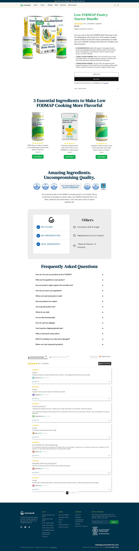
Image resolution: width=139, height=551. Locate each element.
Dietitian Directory (64, 524)
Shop (35, 5)
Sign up (114, 522)
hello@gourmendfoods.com (107, 545)
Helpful (35, 381)
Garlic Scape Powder (48, 523)
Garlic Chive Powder (47, 525)
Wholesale (78, 517)
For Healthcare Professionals (79, 520)
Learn (42, 5)
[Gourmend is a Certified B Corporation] (105, 531)
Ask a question (80, 88)
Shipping (76, 29)
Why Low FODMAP (64, 515)
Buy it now (96, 79)
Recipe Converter (63, 527)
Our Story (63, 5)
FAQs (56, 5)
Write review (105, 363)
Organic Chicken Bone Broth (48, 515)
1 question (98, 23)
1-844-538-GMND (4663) (112, 547)
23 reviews (90, 23)
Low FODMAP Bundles (48, 530)
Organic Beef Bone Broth (47, 519)
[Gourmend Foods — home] (27, 513)
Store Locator (72, 5)
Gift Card (44, 536)
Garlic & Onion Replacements (46, 533)
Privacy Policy (53, 547)
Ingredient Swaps (64, 517)
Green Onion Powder (48, 527)
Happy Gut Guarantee (81, 526)
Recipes (50, 5)
